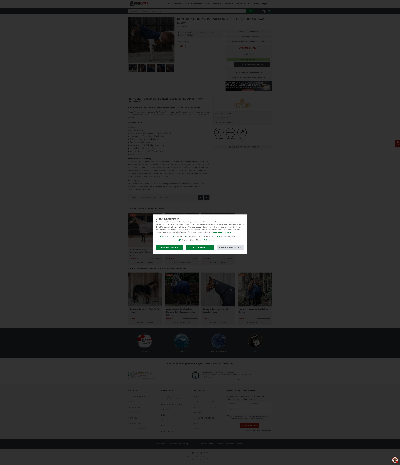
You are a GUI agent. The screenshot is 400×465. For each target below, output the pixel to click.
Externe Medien (208, 236)
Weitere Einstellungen (213, 240)
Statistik (179, 236)
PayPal (184, 240)
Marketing (192, 236)
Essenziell (166, 236)
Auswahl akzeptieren (230, 247)
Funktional (197, 240)
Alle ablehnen (200, 247)
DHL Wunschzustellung (229, 236)
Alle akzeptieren (169, 247)
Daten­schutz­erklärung (222, 232)
